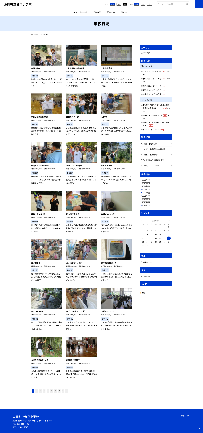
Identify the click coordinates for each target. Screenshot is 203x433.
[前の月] (141, 220)
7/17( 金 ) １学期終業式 (149, 154)
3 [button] (40, 391)
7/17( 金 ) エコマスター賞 (150, 165)
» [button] (66, 391)
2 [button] (36, 391)
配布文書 (111, 12)
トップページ (81, 12)
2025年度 (146, 183)
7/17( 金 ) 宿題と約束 (149, 143)
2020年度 (146, 199)
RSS (143, 293)
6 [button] (51, 391)
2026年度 (146, 179)
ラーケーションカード (153, 129)
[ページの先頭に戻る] (198, 428)
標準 (136, 4)
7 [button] (55, 391)
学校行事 (147, 276)
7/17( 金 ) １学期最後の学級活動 (153, 149)
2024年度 (146, 186)
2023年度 (146, 189)
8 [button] (59, 391)
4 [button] (44, 391)
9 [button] (62, 391)
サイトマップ (186, 415)
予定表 (124, 12)
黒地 (125, 4)
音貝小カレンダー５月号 (154, 90)
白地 (118, 4)
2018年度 (146, 205)
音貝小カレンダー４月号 (154, 94)
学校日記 (97, 12)
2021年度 (146, 195)
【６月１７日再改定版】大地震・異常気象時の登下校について (156, 108)
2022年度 (146, 192)
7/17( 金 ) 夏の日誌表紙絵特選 (152, 160)
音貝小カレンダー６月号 (154, 86)
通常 (112, 4)
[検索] (187, 4)
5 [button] (47, 391)
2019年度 (146, 202)
